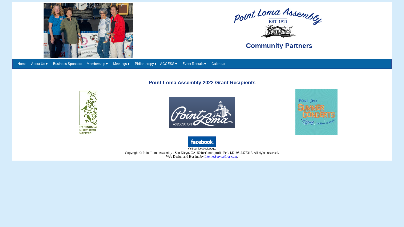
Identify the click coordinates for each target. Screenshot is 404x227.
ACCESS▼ (169, 64)
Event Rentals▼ (194, 64)
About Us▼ (38, 64)
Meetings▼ (121, 64)
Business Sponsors (66, 64)
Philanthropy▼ (145, 64)
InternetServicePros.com (221, 156)
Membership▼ (97, 64)
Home (21, 64)
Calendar (217, 64)
